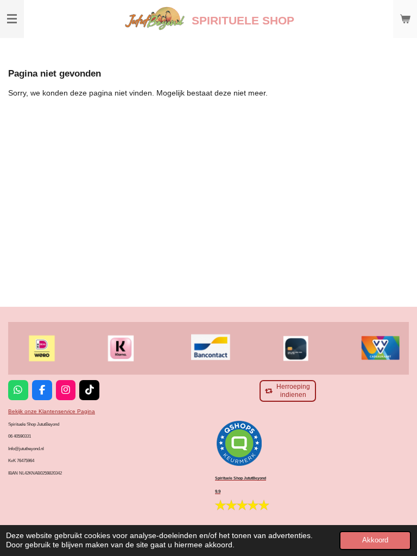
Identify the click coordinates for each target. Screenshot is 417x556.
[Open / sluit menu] (12, 19)
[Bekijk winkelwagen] (405, 19)
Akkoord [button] (375, 540)
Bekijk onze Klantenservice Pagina (51, 411)
